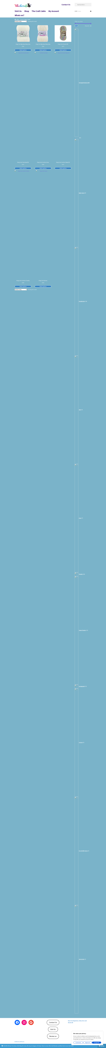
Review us (53, 1036)
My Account (53, 11)
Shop (26, 11)
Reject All (87, 1042)
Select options (23, 50)
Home (17, 19)
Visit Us (18, 11)
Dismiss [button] (102, 1046)
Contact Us (66, 4)
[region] (87, 1038)
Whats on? (19, 15)
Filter (76, 26)
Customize (78, 1042)
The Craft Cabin (39, 11)
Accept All (96, 1042)
